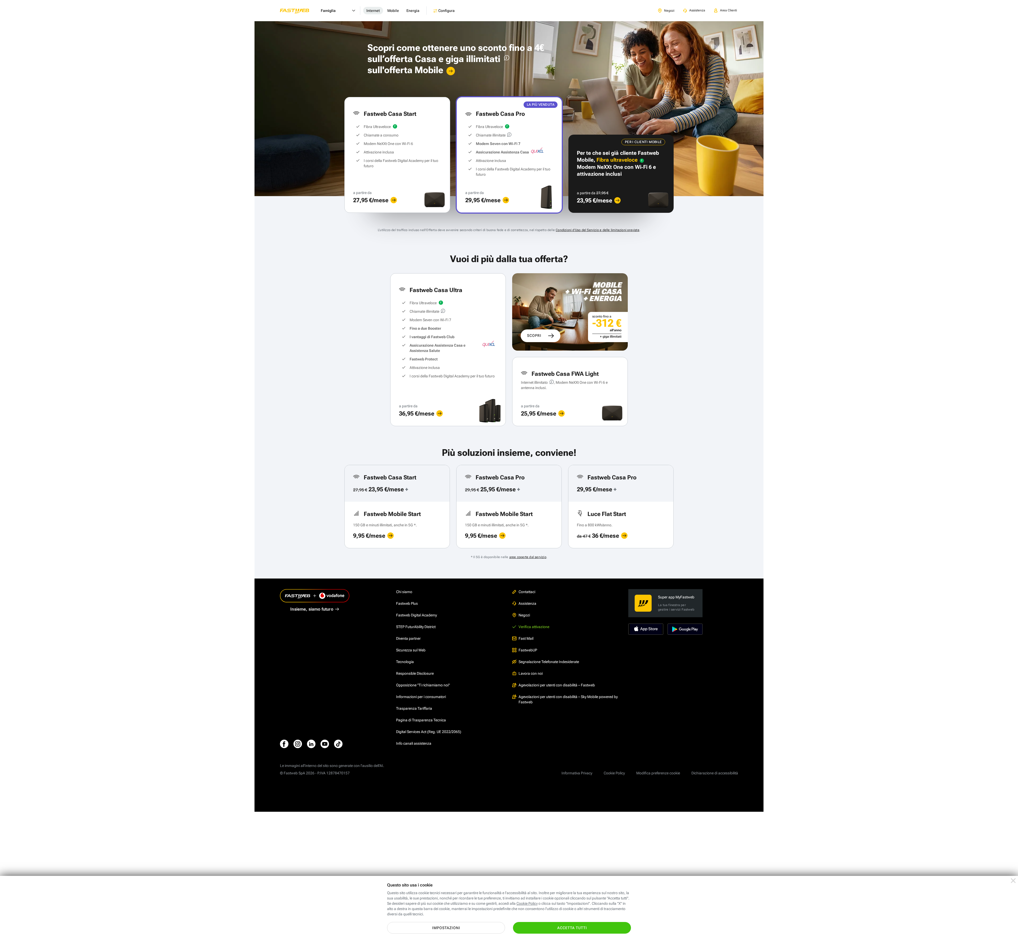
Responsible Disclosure (415, 673)
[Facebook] (284, 744)
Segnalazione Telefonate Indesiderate (549, 662)
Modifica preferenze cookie (658, 773)
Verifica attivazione (534, 627)
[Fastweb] (299, 10)
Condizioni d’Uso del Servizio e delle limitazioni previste (597, 230)
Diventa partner (408, 638)
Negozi (524, 615)
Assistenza (527, 603)
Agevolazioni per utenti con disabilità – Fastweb (557, 685)
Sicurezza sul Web (410, 650)
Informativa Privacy (576, 773)
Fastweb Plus (407, 603)
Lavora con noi (531, 673)
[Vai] (450, 71)
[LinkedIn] (311, 744)
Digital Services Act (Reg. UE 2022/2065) (428, 732)
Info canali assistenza (413, 743)
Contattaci (527, 592)
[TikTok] (338, 744)
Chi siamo (404, 592)
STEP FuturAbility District (416, 627)
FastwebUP (528, 650)
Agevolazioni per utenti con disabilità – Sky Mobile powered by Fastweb (568, 699)
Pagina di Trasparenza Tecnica (421, 720)
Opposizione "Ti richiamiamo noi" (423, 685)
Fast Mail (526, 638)
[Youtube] (325, 744)
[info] (505, 59)
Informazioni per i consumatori (421, 697)
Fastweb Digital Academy (416, 615)
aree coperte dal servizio (527, 557)
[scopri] (393, 200)
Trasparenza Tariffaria (414, 708)
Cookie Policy (614, 773)
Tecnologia (405, 662)
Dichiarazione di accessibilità (714, 773)
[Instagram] (297, 744)
